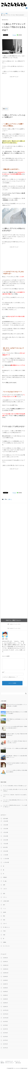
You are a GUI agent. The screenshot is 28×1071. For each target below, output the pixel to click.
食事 (4, 884)
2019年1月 (5, 961)
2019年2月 (5, 957)
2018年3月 (5, 999)
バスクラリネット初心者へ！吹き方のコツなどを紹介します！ (15, 795)
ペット (4, 908)
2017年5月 (5, 1036)
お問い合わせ (18, 1062)
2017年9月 (5, 1021)
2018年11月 (5, 969)
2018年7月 (5, 984)
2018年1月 (5, 1006)
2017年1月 (5, 1047)
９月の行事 (5, 851)
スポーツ (5, 923)
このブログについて (9, 1061)
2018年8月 (5, 980)
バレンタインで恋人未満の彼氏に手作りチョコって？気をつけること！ (15, 800)
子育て (4, 931)
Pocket (14, 35)
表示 (6, 108)
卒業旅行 (5, 877)
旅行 (4, 904)
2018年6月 (5, 987)
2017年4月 (5, 1040)
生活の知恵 (5, 818)
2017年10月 (5, 1017)
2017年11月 (5, 1014)
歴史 (4, 916)
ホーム (2, 1061)
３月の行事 (5, 828)
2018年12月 (5, 965)
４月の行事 (5, 832)
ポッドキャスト (6, 946)
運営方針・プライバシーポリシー (7, 1062)
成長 (4, 893)
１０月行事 (5, 854)
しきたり (5, 888)
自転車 (4, 912)
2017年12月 (5, 1010)
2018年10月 (5, 972)
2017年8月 (5, 1025)
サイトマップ (17, 1061)
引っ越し (5, 881)
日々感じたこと (6, 927)
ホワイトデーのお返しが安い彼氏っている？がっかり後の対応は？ (15, 790)
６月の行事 (5, 839)
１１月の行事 (6, 858)
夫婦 (4, 934)
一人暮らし (9, 499)
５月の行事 (5, 836)
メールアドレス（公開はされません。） (9, 677)
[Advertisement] (14, 91)
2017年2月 (5, 1044)
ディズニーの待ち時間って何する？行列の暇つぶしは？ (15, 785)
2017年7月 (5, 1029)
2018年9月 (5, 976)
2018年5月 (5, 991)
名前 (3, 672)
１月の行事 (5, 821)
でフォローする (15, 624)
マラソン (5, 897)
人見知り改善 (6, 901)
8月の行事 (5, 847)
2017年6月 (5, 1032)
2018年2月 (5, 1002)
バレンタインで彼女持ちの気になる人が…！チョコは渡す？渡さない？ (15, 806)
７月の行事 (5, 843)
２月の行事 (5, 824)
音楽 (4, 919)
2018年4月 (5, 995)
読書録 (4, 942)
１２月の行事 (6, 862)
